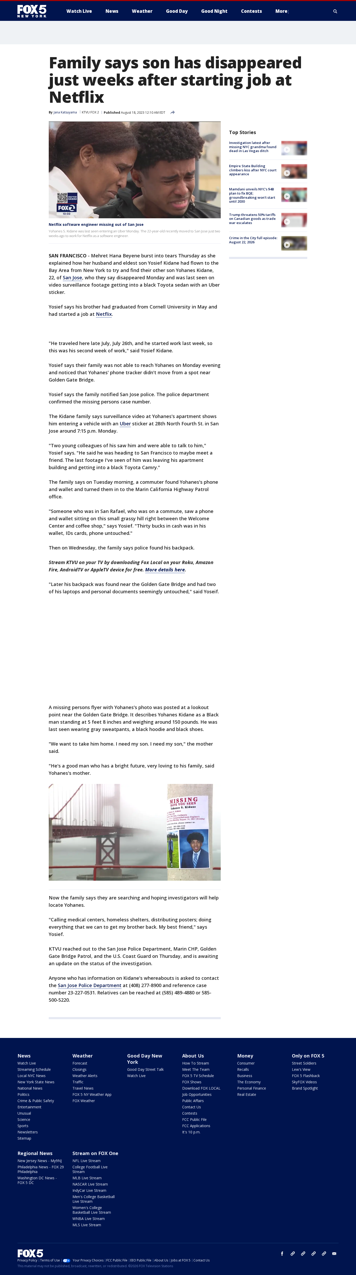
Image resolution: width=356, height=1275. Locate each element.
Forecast (79, 1063)
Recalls (243, 1069)
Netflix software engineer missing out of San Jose (96, 224)
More (281, 11)
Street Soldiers (304, 1063)
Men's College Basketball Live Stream (93, 1199)
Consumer (246, 1063)
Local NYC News (31, 1075)
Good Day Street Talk (145, 1069)
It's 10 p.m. (191, 1131)
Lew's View (301, 1069)
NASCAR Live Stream (90, 1184)
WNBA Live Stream (88, 1218)
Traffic (77, 1081)
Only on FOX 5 (308, 1056)
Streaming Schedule (34, 1069)
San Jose (72, 277)
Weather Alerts (84, 1075)
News (23, 1056)
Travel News (83, 1088)
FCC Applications (196, 1125)
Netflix (104, 314)
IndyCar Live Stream (89, 1190)
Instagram (293, 1253)
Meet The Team (196, 1069)
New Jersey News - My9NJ (39, 1160)
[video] (294, 148)
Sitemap (24, 1138)
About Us (193, 1056)
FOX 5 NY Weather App (92, 1094)
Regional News (34, 1153)
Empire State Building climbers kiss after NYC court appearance (253, 170)
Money (245, 1056)
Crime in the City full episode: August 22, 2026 (253, 239)
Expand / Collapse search (335, 11)
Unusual (24, 1113)
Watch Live (26, 1063)
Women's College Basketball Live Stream (91, 1210)
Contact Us (191, 1106)
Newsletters (27, 1131)
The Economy (249, 1081)
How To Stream (195, 1063)
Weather (82, 1056)
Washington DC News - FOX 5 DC (37, 1180)
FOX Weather (83, 1100)
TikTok (303, 1253)
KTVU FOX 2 (90, 112)
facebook (282, 1253)
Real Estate (246, 1094)
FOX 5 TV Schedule (198, 1075)
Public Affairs (193, 1100)
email (334, 1253)
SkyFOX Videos (304, 1081)
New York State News (35, 1081)
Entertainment (29, 1106)
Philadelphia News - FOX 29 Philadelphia (40, 1169)
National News (29, 1088)
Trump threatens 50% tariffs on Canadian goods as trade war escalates (252, 218)
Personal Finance (251, 1088)
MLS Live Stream (86, 1224)
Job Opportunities (197, 1094)
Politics (23, 1094)
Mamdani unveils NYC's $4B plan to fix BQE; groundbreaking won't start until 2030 (252, 195)
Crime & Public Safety (35, 1100)
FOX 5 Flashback (306, 1075)
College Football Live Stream (90, 1169)
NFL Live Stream (86, 1160)
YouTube (313, 1253)
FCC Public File (194, 1119)
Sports (22, 1125)
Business (244, 1075)
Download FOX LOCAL (201, 1088)
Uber (125, 423)
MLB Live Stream (87, 1177)
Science (23, 1119)
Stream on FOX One (95, 1153)
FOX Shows (191, 1081)
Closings (79, 1069)
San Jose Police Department (89, 985)
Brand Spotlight (305, 1088)
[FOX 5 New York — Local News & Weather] (34, 11)
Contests (189, 1113)
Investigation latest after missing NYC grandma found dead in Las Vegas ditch (253, 146)
